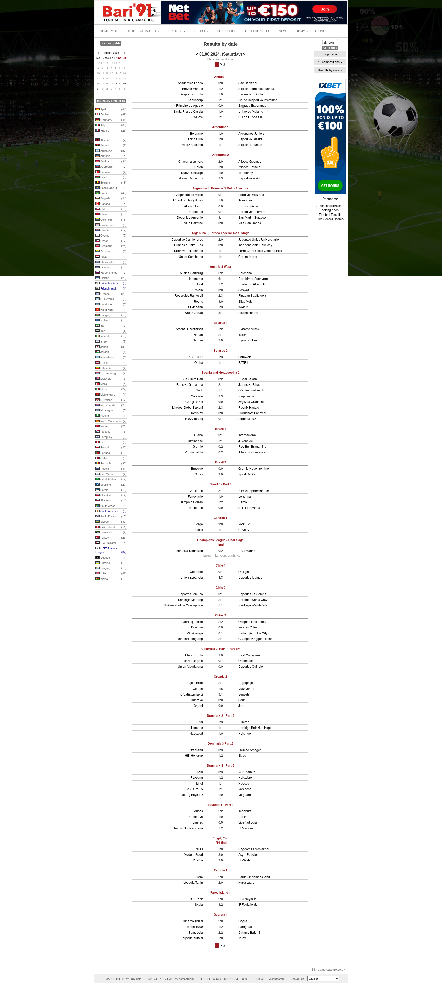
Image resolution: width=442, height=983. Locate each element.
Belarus (113, 177)
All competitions (329, 62)
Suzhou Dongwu (191, 627)
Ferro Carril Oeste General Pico (260, 250)
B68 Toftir (196, 898)
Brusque (197, 468)
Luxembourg (113, 373)
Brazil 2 (220, 462)
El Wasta (244, 860)
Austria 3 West (220, 266)
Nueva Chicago (192, 172)
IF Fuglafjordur (248, 904)
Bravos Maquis (192, 88)
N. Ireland (113, 400)
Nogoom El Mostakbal (253, 849)
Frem (199, 772)
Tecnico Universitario (188, 828)
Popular (329, 54)
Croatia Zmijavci (191, 694)
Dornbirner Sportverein (254, 278)
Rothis (198, 301)
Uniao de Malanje (250, 111)
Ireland (113, 336)
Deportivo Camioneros (187, 239)
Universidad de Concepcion (183, 605)
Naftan (198, 334)
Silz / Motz (245, 301)
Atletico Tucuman (250, 144)
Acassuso (245, 200)
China (113, 214)
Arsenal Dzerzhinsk (189, 329)
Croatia (113, 230)
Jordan (113, 352)
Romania (113, 463)
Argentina (113, 150)
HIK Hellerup (194, 755)
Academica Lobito (190, 83)
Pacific (198, 529)
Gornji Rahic (194, 401)
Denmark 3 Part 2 (220, 743)
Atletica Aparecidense (253, 490)
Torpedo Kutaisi (192, 938)
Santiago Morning (190, 599)
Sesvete (244, 694)
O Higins (244, 571)
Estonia (113, 267)
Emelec (197, 822)
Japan (113, 347)
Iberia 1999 (195, 926)
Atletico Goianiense (252, 452)
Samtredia (196, 932)
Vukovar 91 (246, 688)
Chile (113, 209)
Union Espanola (191, 577)
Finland (113, 278)
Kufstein (197, 289)
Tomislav (197, 413)
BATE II (243, 362)
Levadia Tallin (193, 882)
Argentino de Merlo (189, 194)
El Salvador (113, 262)
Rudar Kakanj (248, 379)
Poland (113, 447)
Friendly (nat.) (113, 288)
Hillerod (243, 722)
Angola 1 (220, 76)
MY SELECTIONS (312, 31)
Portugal (113, 453)
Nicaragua (113, 410)
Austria (113, 161)
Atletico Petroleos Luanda (256, 88)
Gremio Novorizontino (253, 468)
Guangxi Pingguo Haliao (255, 638)
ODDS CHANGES (257, 31)
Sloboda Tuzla (248, 418)
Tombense (195, 507)
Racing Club (194, 139)
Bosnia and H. (113, 188)
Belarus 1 (221, 322)
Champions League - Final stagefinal (220, 542)
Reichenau (246, 273)
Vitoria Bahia (194, 452)
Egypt (113, 256)
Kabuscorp (195, 100)
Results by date (329, 70)
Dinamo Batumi (249, 932)
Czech (113, 241)
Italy (113, 125)
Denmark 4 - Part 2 (220, 765)
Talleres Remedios (190, 178)
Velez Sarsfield (192, 144)
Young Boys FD (192, 794)
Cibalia (198, 688)
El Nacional (246, 828)
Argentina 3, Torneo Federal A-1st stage (220, 233)
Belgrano (196, 133)
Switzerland (113, 527)
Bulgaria (113, 198)
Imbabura (245, 811)
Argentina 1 (220, 127)
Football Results (330, 214)
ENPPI (198, 849)
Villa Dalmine (193, 223)
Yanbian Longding (190, 638)
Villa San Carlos (249, 223)
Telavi (242, 938)
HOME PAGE (109, 31)
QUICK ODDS (226, 31)
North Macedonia (113, 421)
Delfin (242, 816)
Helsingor (245, 733)
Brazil (113, 193)
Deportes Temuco (190, 594)
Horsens (197, 727)
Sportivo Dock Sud (251, 194)
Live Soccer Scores (330, 219)
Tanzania (113, 532)
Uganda (113, 557)
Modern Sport (193, 854)
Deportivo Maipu (249, 178)
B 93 (199, 722)
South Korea (113, 516)
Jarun (242, 705)
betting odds (330, 210)
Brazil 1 (220, 428)
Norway (113, 426)
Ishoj (199, 783)
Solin (242, 700)
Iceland (113, 320)
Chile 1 (221, 565)
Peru (113, 442)
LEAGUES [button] (175, 31)
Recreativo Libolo (250, 94)
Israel (113, 341)
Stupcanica (246, 396)
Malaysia (113, 378)
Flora (199, 876)
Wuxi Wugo (195, 633)
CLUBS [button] (200, 31)
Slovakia (113, 495)
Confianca (196, 490)
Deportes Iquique (250, 577)
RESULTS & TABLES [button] (142, 31)
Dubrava (197, 700)
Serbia (113, 490)
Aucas (198, 811)
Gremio (198, 446)
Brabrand (196, 749)
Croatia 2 (220, 676)
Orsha (198, 362)
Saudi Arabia (113, 479)
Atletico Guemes (249, 161)
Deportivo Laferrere (252, 211)
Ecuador (113, 251)
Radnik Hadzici (249, 407)
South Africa (113, 506)
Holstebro (245, 777)
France (113, 130)
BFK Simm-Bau (192, 379)
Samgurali (245, 926)
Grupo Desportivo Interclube (258, 100)
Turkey (113, 537)
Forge (199, 524)
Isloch (242, 334)
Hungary (113, 315)
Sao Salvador (247, 83)
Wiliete (198, 117)
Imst (200, 284)
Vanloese (244, 789)
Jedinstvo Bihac (249, 384)
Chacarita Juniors (190, 161)
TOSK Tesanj (194, 418)
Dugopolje (245, 682)
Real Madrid (247, 550)
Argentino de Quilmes (188, 200)
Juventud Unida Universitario (258, 239)
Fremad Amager (249, 749)
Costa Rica (113, 225)
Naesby (243, 783)
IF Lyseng (196, 777)
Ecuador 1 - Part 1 (220, 804)
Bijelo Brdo (195, 682)
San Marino (113, 474)
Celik (199, 390)
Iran (113, 325)
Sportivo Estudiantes (188, 250)
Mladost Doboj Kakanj (187, 407)
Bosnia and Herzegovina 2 (221, 372)
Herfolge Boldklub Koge (255, 727)
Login (332, 42)
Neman (198, 340)
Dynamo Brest (248, 340)
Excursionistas (248, 206)
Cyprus (113, 235)
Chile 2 (221, 587)
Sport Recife (247, 474)
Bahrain (113, 172)
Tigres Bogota (193, 660)
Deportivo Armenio (190, 217)
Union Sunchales (191, 256)
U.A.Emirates (113, 543)
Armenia (113, 156)
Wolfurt (243, 307)
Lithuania (113, 368)
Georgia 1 (221, 914)
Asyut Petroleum (249, 854)
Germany (113, 119)
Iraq (113, 331)
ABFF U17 (196, 357)
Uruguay (113, 568)
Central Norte (247, 256)
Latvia (113, 362)
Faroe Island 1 (220, 892)
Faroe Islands (113, 272)
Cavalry (243, 529)
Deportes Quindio (250, 666)
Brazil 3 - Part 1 (220, 484)
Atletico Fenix (193, 206)
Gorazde (197, 396)
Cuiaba (198, 435)
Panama (113, 431)
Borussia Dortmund (189, 550)
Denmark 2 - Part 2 (220, 715)
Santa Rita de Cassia (188, 111)
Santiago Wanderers (252, 605)
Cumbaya (196, 816)
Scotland (113, 484)
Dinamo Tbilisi (193, 920)
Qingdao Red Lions (252, 621)
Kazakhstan (113, 357)
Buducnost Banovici (252, 413)
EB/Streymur (247, 898)
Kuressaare (246, 882)
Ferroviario (195, 496)
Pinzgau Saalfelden (252, 295)
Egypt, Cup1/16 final (220, 840)
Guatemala (113, 299)
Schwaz (243, 289)
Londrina (244, 496)
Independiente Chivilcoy (255, 245)
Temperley (245, 172)
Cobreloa (196, 571)
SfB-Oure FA (194, 789)
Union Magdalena (190, 666)
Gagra (242, 920)
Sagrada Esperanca (252, 105)
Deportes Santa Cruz (253, 599)
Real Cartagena (249, 655)
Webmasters (277, 979)
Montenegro (113, 394)
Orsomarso (246, 660)
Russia (113, 468)
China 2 (220, 615)
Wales (113, 578)
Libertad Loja (247, 822)
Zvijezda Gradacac (251, 401)
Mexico (113, 389)
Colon (198, 167)
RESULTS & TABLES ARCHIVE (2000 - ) (225, 979)
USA (113, 573)
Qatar (113, 458)
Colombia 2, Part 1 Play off (220, 648)
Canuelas (196, 211)
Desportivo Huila (191, 94)
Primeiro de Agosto (189, 105)
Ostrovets (244, 357)
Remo (242, 502)
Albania (113, 140)
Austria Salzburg (191, 273)
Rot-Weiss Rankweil (189, 295)
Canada (113, 203)
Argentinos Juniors (251, 133)
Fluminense (194, 441)
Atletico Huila (193, 655)
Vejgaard (244, 794)
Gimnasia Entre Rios (188, 245)
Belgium (113, 182)
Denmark (113, 246)
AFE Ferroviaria (249, 507)
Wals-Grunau (193, 312)
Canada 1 (220, 517)
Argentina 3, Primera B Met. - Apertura (220, 188)
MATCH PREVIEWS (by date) (124, 979)
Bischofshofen (248, 312)
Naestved (196, 733)
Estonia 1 (220, 870)
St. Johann (195, 307)
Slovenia (113, 500)
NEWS (283, 31)
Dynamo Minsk (248, 329)
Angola (113, 145)
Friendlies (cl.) (113, 283)
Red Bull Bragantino (252, 446)
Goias (199, 474)
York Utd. (244, 524)
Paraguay (113, 437)
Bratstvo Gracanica (189, 384)
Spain (113, 109)
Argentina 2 (220, 154)
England (113, 114)
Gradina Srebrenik (251, 390)
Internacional (247, 435)
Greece (113, 294)
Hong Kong (113, 309)
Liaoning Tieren (192, 621)
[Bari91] (128, 11)
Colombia (113, 219)
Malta (113, 384)
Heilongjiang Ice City (252, 633)
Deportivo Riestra (250, 139)
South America (113, 511)
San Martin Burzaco (252, 217)
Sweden (113, 521)
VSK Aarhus (246, 772)
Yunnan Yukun (248, 627)
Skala (199, 904)
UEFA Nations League (110, 550)
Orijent (198, 705)
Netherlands (113, 405)
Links (259, 979)
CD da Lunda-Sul (250, 117)
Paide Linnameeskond (254, 876)
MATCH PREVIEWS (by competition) (171, 979)
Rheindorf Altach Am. (253, 284)
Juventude (245, 441)
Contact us (297, 979)
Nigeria (113, 415)
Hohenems (195, 278)
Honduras (113, 304)
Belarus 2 (221, 350)
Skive (242, 755)
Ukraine (113, 563)
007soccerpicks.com (330, 205)
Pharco (198, 860)
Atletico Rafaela (249, 167)
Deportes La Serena (252, 594)
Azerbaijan (113, 166)
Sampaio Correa (191, 502)
